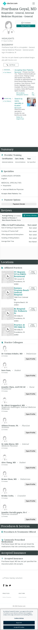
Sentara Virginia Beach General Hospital (21, 291)
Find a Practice (7, 597)
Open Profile (30, 359)
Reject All (19, 622)
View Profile (32, 272)
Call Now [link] (12, 65)
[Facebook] (4, 585)
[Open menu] (33, 3)
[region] (19, 619)
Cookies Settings (19, 618)
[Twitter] (10, 585)
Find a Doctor (22, 597)
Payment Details (19, 204)
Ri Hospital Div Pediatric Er (20, 310)
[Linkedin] (7, 585)
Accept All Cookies (19, 627)
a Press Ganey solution (13, 578)
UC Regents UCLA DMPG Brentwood (20, 274)
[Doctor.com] (10, 3)
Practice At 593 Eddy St (19, 325)
